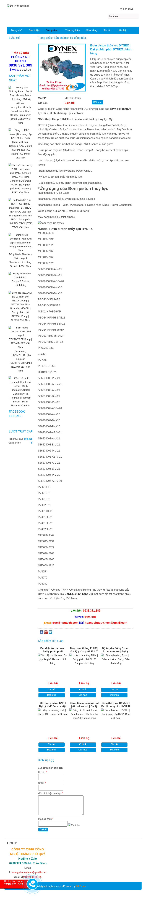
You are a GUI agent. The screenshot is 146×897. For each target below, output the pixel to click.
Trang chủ (16, 30)
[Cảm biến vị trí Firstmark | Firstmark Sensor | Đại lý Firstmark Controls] (20, 390)
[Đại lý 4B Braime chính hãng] (20, 277)
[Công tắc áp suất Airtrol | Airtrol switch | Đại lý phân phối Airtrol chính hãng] (84, 719)
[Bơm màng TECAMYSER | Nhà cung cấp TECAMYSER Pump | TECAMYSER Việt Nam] (20, 347)
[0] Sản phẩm (127, 8)
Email (42, 782)
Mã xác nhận (45, 819)
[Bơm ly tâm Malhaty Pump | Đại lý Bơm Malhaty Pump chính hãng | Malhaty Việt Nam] (20, 103)
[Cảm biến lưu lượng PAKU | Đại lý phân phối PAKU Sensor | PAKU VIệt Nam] (20, 177)
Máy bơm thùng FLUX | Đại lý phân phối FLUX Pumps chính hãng (84, 650)
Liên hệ (122, 30)
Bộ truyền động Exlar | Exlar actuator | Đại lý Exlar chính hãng (115, 650)
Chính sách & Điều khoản (25, 37)
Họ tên (42, 772)
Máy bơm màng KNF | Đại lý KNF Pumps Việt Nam (52, 705)
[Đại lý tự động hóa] (73, 5)
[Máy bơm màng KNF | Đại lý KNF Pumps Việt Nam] (53, 719)
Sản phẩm (52, 30)
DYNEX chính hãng (76, 593)
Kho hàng (91, 30)
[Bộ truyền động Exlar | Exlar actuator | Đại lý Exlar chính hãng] (116, 664)
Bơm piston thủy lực (65, 229)
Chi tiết (51, 689)
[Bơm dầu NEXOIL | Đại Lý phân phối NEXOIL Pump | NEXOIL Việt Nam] (20, 304)
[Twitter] (50, 633)
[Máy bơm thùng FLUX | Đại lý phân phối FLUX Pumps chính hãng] (84, 664)
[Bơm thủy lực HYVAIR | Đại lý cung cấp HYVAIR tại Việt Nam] (116, 719)
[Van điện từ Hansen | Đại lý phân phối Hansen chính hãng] (53, 664)
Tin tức (107, 30)
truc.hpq (25, 69)
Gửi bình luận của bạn (50, 793)
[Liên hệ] (31, 886)
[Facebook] (41, 633)
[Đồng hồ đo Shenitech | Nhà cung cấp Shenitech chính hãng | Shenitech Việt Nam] (20, 250)
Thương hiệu (72, 30)
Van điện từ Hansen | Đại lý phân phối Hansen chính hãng (52, 650)
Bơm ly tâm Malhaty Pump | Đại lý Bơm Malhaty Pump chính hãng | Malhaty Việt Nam (20, 115)
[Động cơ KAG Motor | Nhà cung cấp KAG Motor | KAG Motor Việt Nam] (20, 142)
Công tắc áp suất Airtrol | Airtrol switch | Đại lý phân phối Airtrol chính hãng (84, 705)
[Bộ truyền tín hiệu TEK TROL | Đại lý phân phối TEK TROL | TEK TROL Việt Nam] (20, 211)
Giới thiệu (34, 30)
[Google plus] (46, 633)
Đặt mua (51, 695)
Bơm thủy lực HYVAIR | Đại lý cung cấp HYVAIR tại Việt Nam (115, 705)
